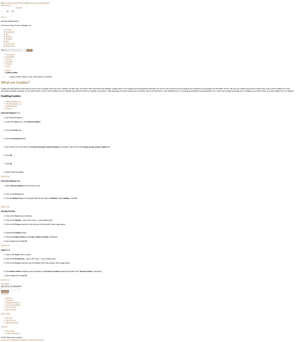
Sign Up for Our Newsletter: (11, 286)
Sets (7, 34)
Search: (4, 50)
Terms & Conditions (13, 305)
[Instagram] (13, 12)
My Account (10, 55)
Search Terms (11, 320)
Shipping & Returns (13, 303)
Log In (8, 66)
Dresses (8, 30)
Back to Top (5, 176)
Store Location (11, 310)
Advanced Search (12, 323)
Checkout (9, 61)
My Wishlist (10, 57)
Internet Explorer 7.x (13, 101)
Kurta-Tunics (10, 44)
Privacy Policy (11, 307)
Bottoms (9, 37)
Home (8, 70)
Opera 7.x (9, 108)
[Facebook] (8, 12)
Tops (7, 41)
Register (9, 64)
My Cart (9, 59)
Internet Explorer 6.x (13, 104)
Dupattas (9, 39)
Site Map (9, 318)
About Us (9, 298)
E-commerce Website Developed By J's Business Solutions (22, 340)
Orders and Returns (13, 333)
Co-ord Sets (10, 32)
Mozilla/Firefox (11, 106)
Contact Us (10, 300)
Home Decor (10, 46)
